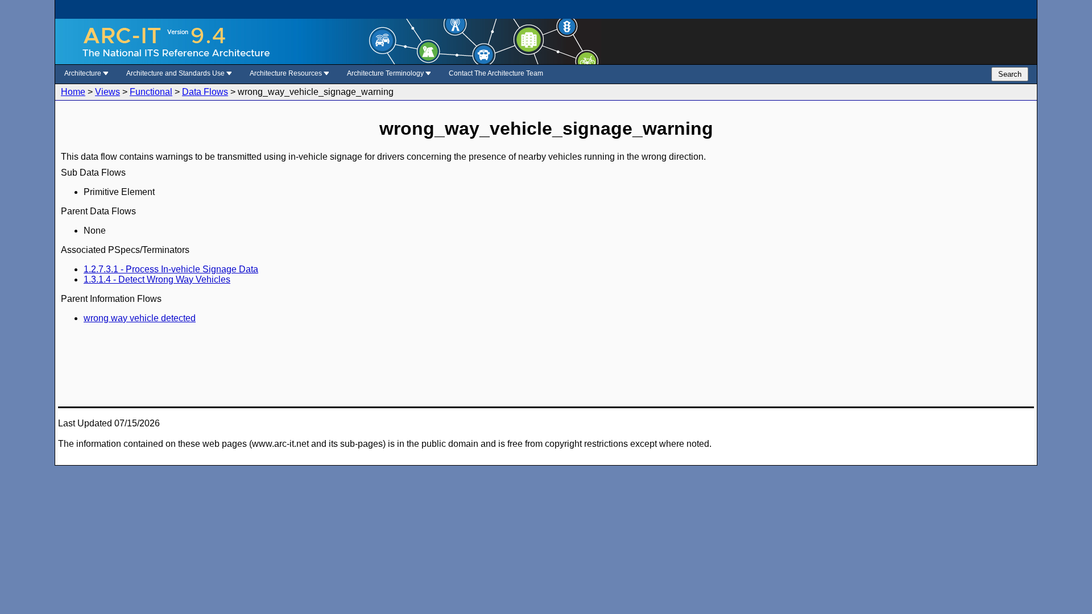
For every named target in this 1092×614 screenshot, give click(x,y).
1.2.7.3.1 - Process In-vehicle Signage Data (171, 269)
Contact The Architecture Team (496, 73)
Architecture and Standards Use (176, 73)
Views (107, 92)
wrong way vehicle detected (140, 318)
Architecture (83, 73)
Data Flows (205, 92)
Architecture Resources (287, 73)
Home (73, 92)
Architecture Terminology (386, 73)
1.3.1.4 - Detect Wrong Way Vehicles (157, 279)
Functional (151, 92)
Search (1009, 74)
